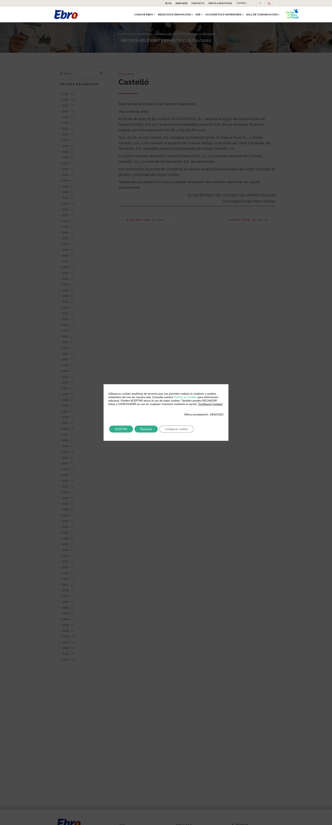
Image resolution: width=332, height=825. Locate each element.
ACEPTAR (121, 429)
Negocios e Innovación (174, 14)
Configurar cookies (176, 429)
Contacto (197, 3)
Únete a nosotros (220, 3)
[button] (248, 3)
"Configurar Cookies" (210, 404)
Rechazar (146, 429)
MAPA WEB (181, 3)
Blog (168, 3)
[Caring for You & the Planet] (292, 13)
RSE (198, 14)
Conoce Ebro (143, 14)
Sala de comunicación (262, 14)
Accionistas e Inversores (223, 14)
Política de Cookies (185, 397)
